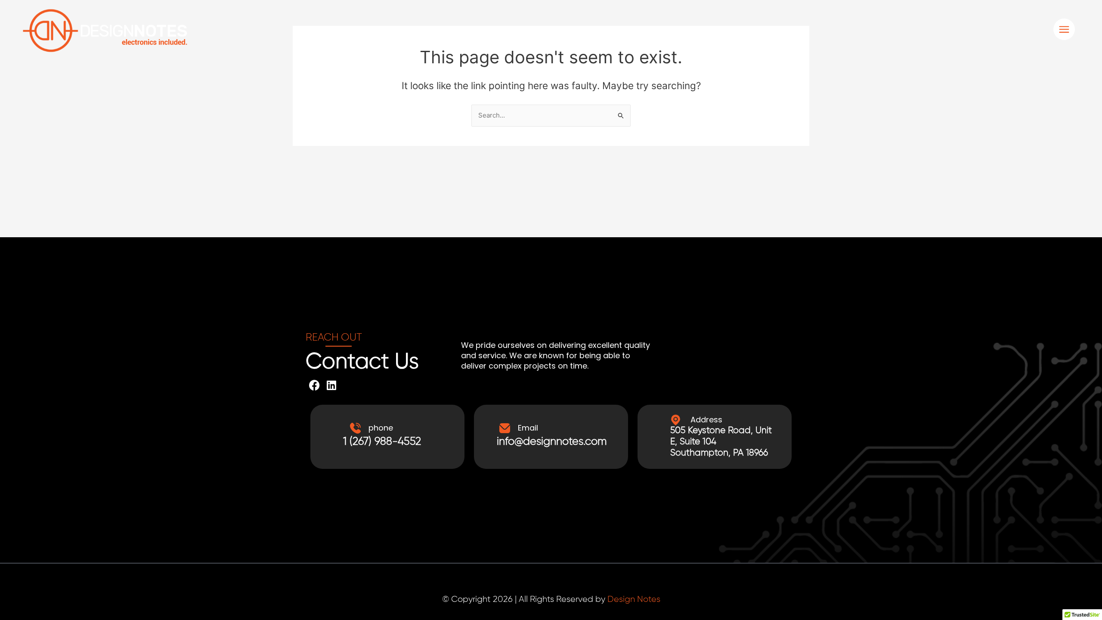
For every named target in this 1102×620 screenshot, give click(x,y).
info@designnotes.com (552, 442)
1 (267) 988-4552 (382, 442)
